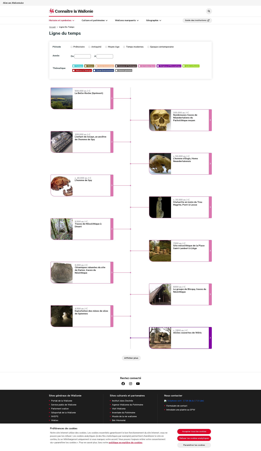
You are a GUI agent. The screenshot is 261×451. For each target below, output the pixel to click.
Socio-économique (106, 66)
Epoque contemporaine (162, 47)
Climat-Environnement (105, 70)
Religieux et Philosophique (170, 66)
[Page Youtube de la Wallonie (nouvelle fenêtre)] (138, 383)
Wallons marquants (125, 20)
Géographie (152, 20)
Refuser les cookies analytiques (194, 438)
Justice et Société (192, 66)
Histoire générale (125, 70)
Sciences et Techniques (127, 66)
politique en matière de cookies (125, 442)
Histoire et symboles (60, 20)
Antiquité (96, 47)
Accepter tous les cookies (194, 431)
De (72, 56)
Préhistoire (79, 47)
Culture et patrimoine (93, 20)
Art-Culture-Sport (148, 66)
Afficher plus (131, 358)
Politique (79, 66)
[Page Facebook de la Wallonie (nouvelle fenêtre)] (123, 383)
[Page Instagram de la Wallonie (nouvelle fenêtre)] (130, 383)
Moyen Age (113, 47)
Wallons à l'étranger (83, 70)
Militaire (91, 66)
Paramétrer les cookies (194, 445)
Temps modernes (135, 47)
